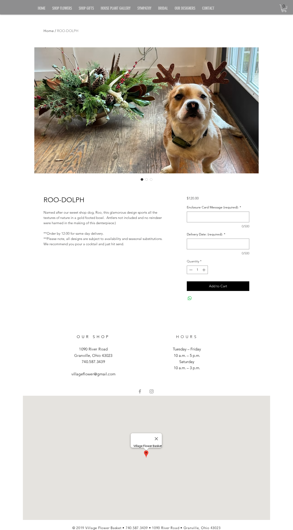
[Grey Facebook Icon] (140, 391)
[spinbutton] (197, 270)
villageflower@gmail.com (93, 374)
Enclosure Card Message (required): (214, 207)
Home (48, 31)
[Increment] (204, 270)
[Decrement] (190, 270)
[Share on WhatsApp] (190, 298)
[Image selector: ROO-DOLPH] (142, 179)
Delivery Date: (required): (206, 234)
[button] (283, 8)
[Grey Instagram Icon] (151, 391)
